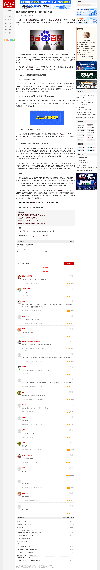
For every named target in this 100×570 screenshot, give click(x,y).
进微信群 (8, 40)
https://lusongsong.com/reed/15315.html (38, 236)
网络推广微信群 (92, 150)
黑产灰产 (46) (81, 132)
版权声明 (35, 565)
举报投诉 (26, 565)
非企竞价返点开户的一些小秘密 (23, 557)
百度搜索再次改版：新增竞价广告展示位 (25, 535)
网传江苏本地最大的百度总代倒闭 (24, 524)
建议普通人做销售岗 (80, 160)
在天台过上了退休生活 (81, 165)
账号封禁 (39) (91, 132)
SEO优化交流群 (92, 147)
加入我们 (18, 565)
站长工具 (8, 26)
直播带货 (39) (81, 135)
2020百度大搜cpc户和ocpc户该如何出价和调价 (27, 549)
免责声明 (31, 565)
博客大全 (8, 29)
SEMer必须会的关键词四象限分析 (24, 541)
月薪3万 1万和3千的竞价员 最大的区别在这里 (26, 546)
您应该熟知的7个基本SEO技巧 (82, 100)
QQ (18, 251)
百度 (30, 20)
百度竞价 (33, 203)
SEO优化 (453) (81, 127)
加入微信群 (72, 241)
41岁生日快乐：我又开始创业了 (83, 162)
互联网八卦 (91, 125)
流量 (47, 55)
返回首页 (8, 10)
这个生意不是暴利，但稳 (81, 157)
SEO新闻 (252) (91, 139)
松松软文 (11, 40)
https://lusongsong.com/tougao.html (85, 58)
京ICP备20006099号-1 (33, 567)
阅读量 (20, 15)
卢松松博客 (9, 4)
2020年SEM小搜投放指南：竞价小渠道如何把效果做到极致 (29, 532)
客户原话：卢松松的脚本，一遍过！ (84, 109)
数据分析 (64, 134)
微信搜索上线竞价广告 (22, 527)
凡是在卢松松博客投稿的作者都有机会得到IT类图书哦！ (29, 560)
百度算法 (31, 69)
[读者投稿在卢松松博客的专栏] (86, 35)
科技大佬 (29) (81, 137)
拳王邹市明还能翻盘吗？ (81, 107)
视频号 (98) (91, 135)
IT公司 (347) (91, 127)
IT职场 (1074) (91, 130)
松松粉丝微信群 (82, 147)
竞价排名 (68, 517)
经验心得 (26, 15)
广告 (42, 136)
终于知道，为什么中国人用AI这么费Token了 (85, 104)
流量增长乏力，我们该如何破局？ (24, 521)
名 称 (18, 246)
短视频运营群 (81, 150)
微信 (30, 207)
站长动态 (8, 13)
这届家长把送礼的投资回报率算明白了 (84, 170)
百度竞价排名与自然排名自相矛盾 (28, 221)
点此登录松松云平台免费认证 (25, 245)
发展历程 (40, 565)
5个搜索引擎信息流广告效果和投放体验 (25, 530)
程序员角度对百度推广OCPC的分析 (34, 12)
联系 (18, 249)
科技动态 (8, 23)
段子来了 (8, 20)
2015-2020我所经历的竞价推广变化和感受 (26, 552)
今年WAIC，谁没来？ (81, 97)
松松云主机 (13, 40)
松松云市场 (5, 40)
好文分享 (8, 16)
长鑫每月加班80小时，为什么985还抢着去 (85, 112)
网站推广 (62, 190)
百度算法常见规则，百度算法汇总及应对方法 (31, 215)
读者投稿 (31, 15)
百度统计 (72, 517)
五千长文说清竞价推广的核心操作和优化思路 (31, 223)
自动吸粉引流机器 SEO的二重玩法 (24, 538)
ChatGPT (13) (81, 125)
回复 (68, 283)
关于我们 (22, 565)
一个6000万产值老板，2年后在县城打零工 (85, 95)
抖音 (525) (91, 137)
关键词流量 (20, 136)
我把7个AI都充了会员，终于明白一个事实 (85, 102)
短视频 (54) (80, 139)
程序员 (57, 20)
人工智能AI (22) (81, 130)
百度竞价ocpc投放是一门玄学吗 (27, 218)
